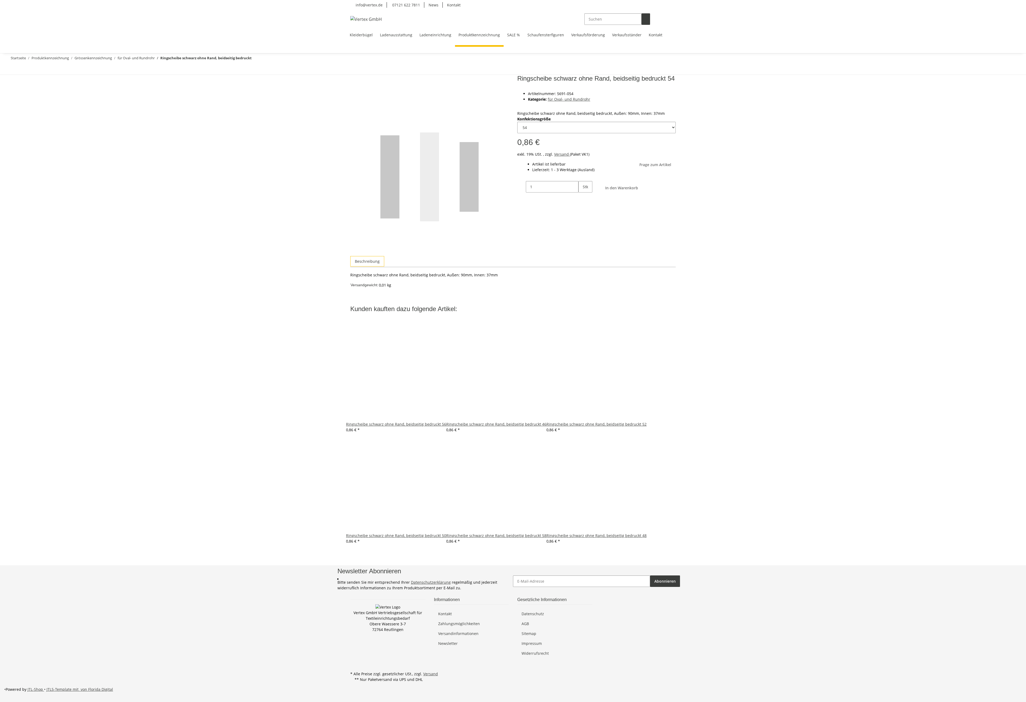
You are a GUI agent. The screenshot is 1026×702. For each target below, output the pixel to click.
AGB (525, 623)
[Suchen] (646, 19)
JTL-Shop (36, 689)
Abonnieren (665, 581)
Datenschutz (533, 613)
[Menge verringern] (521, 187)
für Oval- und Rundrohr (569, 99)
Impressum (532, 643)
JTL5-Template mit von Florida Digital (79, 689)
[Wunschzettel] (663, 19)
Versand (562, 154)
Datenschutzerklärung (431, 582)
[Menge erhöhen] (582, 198)
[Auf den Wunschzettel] (364, 92)
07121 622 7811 (405, 4)
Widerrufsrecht (535, 653)
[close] (354, 80)
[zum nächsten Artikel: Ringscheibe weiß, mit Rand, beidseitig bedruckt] (13, 68)
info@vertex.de (369, 4)
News (433, 4)
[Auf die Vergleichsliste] (354, 92)
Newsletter (448, 643)
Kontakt (454, 4)
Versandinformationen (458, 633)
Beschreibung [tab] (367, 261)
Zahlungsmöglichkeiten (459, 623)
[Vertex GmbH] (366, 19)
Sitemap (529, 633)
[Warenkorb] (671, 19)
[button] (654, 19)
